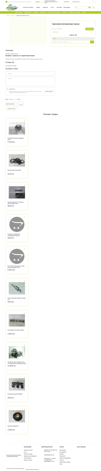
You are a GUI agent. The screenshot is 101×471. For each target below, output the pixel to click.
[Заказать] (94, 7)
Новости (45, 7)
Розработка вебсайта (30, 469)
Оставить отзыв (11, 108)
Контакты (59, 7)
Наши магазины (27, 458)
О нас (52, 7)
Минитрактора (63, 452)
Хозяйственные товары (65, 462)
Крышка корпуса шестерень (14, 170)
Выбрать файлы (49, 91)
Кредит (38, 7)
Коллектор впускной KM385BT (15, 394)
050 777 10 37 (47, 451)
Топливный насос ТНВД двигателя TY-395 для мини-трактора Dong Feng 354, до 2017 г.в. (17, 363)
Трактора (62, 454)
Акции (61, 464)
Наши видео (66, 7)
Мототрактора (63, 450)
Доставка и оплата (28, 450)
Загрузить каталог (28, 460)
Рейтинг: (7, 99)
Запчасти (62, 460)
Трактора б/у (62, 456)
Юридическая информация (30, 456)
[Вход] (90, 7)
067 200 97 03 (54, 450)
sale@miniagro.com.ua (49, 454)
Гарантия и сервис (28, 7)
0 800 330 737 (66, 1)
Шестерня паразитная (13, 426)
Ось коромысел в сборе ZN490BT (16, 330)
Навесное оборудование (65, 458)
